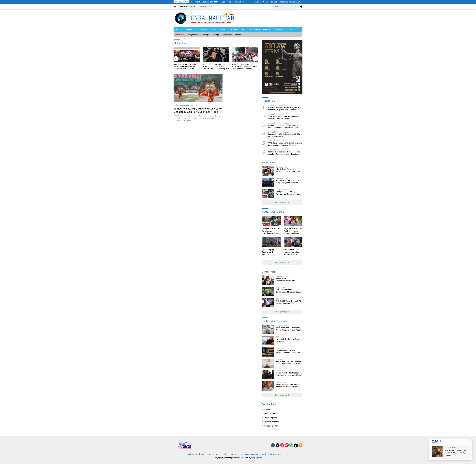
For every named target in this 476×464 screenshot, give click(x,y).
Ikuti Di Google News (188, 6)
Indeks (238, 35)
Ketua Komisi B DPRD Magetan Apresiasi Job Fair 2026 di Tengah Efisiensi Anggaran (292, 252)
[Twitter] (278, 445)
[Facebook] (273, 445)
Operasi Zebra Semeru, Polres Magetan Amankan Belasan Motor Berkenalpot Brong (284, 153)
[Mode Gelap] (301, 6)
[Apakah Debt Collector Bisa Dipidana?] (268, 340)
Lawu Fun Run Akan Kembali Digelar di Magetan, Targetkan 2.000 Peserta (283, 108)
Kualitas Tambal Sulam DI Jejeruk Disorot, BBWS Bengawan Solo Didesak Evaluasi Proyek (242, 66)
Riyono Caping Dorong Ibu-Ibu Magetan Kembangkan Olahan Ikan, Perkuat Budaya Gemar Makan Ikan (271, 252)
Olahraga (205, 35)
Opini (290, 29)
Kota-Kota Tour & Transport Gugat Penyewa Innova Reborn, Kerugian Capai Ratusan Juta (289, 329)
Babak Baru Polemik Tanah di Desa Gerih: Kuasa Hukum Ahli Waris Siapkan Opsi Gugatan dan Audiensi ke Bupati (288, 362)
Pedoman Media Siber (250, 454)
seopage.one (256, 458)
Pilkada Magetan (271, 426)
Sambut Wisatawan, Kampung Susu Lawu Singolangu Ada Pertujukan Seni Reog (198, 110)
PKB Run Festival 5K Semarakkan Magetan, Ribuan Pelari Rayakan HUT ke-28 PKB (288, 291)
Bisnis (244, 29)
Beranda (178, 29)
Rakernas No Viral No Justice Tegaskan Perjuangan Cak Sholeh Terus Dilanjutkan (258, 2)
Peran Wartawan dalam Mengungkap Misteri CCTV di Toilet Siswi (283, 117)
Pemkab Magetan (271, 422)
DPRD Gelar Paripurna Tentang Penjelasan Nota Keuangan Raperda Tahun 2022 (285, 144)
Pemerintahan (191, 29)
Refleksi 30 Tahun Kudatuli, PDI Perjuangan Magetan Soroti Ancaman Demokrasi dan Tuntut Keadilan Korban (288, 302)
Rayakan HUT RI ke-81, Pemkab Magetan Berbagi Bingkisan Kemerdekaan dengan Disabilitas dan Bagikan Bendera (293, 231)
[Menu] (175, 6)
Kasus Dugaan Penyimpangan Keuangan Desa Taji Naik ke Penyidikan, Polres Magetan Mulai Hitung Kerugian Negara (288, 385)
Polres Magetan (270, 418)
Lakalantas (233, 29)
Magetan (267, 409)
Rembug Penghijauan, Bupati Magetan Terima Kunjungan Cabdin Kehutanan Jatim (283, 126)
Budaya (216, 35)
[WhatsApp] (291, 445)
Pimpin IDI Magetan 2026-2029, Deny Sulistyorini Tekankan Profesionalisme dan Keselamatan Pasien (289, 181)
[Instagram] (282, 445)
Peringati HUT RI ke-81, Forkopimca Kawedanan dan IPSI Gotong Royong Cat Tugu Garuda (288, 193)
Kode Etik (200, 454)
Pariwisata (279, 29)
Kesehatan (267, 29)
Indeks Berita (205, 6)
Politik (223, 29)
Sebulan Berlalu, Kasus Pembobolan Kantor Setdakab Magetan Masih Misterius (288, 351)
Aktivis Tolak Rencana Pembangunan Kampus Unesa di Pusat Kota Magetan (288, 170)
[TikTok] (296, 445)
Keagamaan (193, 35)
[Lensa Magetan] (205, 18)
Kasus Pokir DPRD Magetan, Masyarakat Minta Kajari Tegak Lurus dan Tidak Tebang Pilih (289, 374)
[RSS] (300, 445)
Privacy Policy (212, 454)
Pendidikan (227, 35)
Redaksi (224, 454)
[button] (296, 6)
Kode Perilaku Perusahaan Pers (275, 454)
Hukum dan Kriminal (209, 29)
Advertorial (179, 35)
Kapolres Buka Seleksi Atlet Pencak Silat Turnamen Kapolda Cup (284, 135)
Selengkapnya (281, 202)
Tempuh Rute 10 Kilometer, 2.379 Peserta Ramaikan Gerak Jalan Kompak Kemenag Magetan (215, 66)
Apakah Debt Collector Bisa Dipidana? (287, 340)
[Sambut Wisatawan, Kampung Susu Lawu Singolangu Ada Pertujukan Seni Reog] (198, 88)
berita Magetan (270, 413)
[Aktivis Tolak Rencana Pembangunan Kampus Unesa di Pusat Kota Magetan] (268, 171)
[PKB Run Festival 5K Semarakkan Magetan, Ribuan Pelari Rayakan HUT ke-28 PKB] (268, 291)
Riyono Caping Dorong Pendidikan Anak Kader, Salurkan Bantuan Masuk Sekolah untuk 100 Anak (286, 279)
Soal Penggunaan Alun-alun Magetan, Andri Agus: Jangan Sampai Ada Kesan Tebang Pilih (187, 66)
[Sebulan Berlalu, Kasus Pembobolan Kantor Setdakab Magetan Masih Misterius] (268, 352)
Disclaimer (234, 454)
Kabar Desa (255, 29)
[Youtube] (287, 445)
